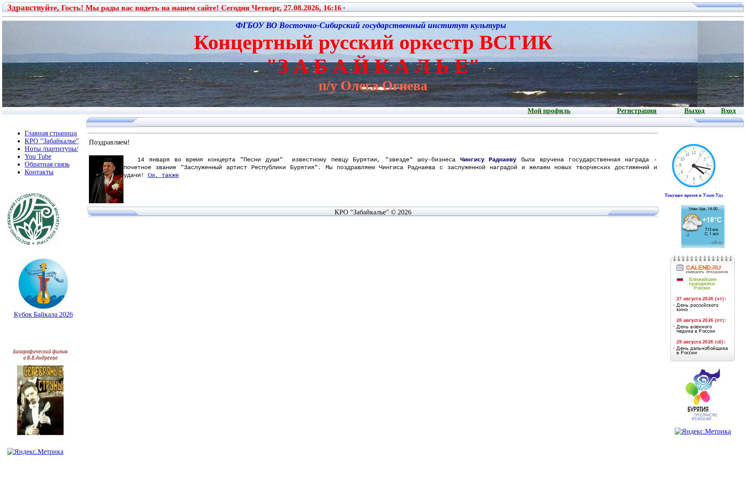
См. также (163, 175)
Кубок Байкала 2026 (43, 314)
